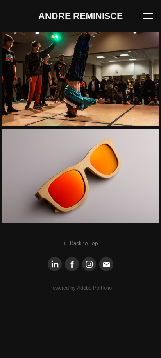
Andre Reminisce (80, 16)
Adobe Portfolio (94, 288)
